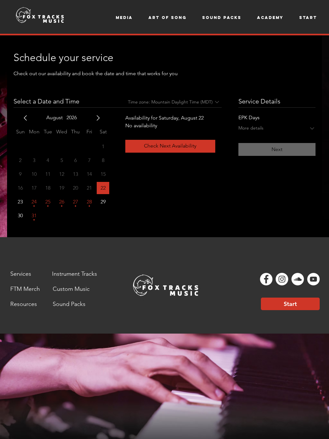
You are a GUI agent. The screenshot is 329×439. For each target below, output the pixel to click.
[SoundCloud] (297, 279)
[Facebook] (266, 279)
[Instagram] (282, 279)
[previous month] (25, 118)
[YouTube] (313, 279)
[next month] (98, 118)
